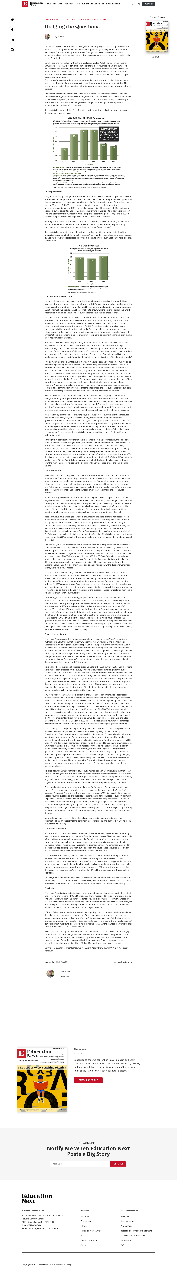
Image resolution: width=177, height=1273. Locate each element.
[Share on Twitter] (12, 19)
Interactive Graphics (89, 1240)
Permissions (126, 1240)
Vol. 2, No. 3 (71, 19)
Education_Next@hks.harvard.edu (42, 1228)
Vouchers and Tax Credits (95, 19)
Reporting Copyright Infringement (136, 1230)
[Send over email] (12, 49)
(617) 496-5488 (34, 1225)
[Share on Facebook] (12, 29)
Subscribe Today (88, 1080)
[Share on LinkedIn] (12, 39)
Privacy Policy (127, 1226)
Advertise (125, 1216)
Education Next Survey (90, 1230)
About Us (84, 1216)
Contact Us (85, 1245)
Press (82, 1235)
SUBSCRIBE (149, 4)
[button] (133, 4)
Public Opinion (53, 19)
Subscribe (118, 1163)
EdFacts (83, 1226)
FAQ (122, 1245)
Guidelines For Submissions (133, 1235)
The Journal (85, 1221)
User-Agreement (128, 1221)
